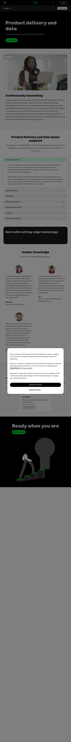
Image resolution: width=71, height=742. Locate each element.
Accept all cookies (35, 385)
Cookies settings (35, 390)
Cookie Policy (14, 368)
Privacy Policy (27, 368)
